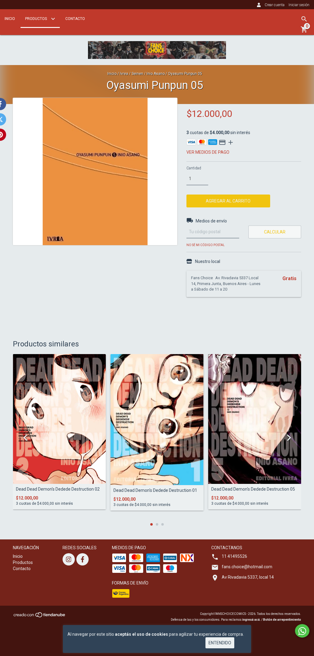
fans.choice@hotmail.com (247, 566)
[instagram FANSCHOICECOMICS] (69, 559)
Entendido (220, 642)
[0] (304, 31)
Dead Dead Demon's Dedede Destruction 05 (253, 489)
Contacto (75, 19)
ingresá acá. (251, 619)
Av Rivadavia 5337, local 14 (248, 577)
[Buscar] (304, 19)
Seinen (137, 73)
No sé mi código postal (205, 245)
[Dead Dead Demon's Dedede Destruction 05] (254, 419)
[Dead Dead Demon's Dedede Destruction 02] (59, 419)
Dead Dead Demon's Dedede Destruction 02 (58, 489)
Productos (36, 19)
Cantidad (193, 168)
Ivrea (124, 73)
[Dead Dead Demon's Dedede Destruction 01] (156, 419)
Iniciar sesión (299, 5)
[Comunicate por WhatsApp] (302, 631)
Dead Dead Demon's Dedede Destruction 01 (155, 490)
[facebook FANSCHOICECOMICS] (82, 559)
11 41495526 (234, 556)
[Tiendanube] (40, 616)
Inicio (10, 19)
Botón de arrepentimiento (282, 619)
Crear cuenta (275, 5)
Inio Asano (156, 73)
